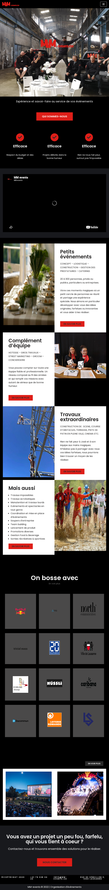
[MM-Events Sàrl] (11, 4)
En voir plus (54, 583)
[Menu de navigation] (103, 4)
